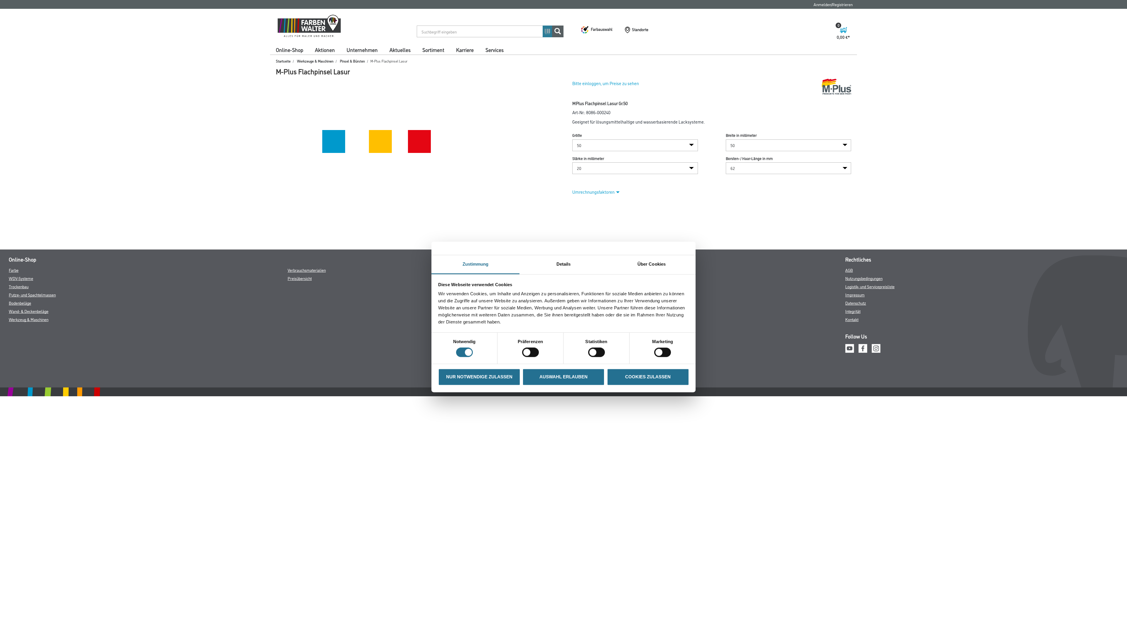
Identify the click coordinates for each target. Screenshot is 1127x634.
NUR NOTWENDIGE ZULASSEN (479, 376)
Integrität (853, 311)
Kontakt (851, 319)
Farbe (13, 270)
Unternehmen (362, 49)
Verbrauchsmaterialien (307, 270)
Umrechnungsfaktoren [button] (593, 192)
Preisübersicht (300, 278)
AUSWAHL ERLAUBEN (563, 376)
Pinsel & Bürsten (352, 60)
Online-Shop (289, 49)
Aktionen (325, 49)
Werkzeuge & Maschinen (315, 60)
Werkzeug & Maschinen (28, 319)
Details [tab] (563, 264)
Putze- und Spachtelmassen (32, 294)
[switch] (532, 352)
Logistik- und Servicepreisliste (870, 286)
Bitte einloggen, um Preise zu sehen (605, 83)
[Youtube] (849, 347)
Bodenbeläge (20, 303)
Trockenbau (18, 286)
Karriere (465, 49)
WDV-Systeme (21, 278)
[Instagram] (876, 347)
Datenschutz (855, 303)
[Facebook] (862, 347)
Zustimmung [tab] (476, 264)
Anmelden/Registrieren (833, 4)
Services (494, 49)
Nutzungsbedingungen (864, 278)
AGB (849, 270)
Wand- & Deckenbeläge (28, 311)
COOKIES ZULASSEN (648, 376)
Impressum (855, 294)
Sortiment (433, 49)
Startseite (283, 60)
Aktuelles (400, 49)
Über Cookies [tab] (651, 264)
